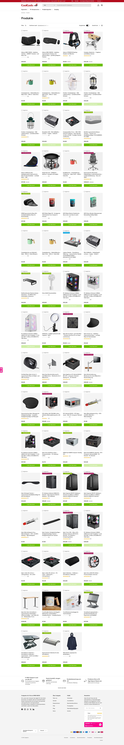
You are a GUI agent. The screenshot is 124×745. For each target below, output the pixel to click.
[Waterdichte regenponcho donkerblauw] (72, 641)
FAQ (72, 1)
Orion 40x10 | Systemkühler (49, 293)
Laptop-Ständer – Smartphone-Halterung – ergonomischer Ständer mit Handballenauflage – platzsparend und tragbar (72, 255)
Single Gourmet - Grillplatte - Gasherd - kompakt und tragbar (50, 173)
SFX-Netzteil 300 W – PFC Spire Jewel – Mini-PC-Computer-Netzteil (72, 414)
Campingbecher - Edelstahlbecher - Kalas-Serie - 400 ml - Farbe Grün (30, 93)
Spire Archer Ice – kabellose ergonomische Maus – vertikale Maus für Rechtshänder (92, 335)
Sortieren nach (33, 25)
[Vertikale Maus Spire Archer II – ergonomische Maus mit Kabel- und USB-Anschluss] (30, 363)
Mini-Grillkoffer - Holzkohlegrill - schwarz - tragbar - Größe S (92, 253)
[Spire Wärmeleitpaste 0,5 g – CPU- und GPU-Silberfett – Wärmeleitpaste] (93, 402)
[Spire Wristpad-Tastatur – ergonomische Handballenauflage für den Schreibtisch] (30, 482)
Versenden (69, 698)
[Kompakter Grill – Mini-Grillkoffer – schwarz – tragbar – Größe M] (51, 121)
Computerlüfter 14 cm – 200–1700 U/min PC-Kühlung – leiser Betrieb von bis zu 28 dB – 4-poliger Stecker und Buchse (72, 134)
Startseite (23, 12)
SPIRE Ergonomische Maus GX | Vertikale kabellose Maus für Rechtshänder (29, 215)
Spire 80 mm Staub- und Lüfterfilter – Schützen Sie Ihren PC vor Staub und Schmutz (72, 335)
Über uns (55, 698)
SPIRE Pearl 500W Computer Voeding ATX (72, 453)
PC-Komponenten (34, 9)
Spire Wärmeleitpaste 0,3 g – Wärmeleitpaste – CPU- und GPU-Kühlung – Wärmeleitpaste (30, 534)
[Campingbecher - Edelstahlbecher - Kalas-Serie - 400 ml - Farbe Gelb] (51, 241)
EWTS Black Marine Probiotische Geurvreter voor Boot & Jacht (71, 214)
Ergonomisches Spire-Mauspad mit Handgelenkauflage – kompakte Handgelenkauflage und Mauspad (30, 415)
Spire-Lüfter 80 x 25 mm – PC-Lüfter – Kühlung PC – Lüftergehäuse (50, 574)
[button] (101, 5)
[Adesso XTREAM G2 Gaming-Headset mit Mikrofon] (72, 41)
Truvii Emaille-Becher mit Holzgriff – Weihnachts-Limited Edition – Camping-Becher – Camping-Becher (51, 613)
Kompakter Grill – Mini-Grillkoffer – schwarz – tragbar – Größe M (51, 132)
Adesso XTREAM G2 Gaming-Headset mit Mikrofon (70, 53)
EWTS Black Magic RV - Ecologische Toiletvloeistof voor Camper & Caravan (51, 215)
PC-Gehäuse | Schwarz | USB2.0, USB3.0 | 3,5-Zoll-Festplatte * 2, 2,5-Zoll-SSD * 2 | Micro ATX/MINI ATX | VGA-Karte (72, 295)
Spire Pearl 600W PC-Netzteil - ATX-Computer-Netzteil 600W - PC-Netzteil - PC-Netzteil (93, 454)
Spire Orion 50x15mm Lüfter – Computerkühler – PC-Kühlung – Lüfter (50, 454)
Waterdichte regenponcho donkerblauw (70, 653)
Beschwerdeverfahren (72, 703)
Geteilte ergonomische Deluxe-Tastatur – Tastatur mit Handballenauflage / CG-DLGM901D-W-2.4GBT (93, 134)
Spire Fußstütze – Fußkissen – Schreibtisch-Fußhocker (71, 573)
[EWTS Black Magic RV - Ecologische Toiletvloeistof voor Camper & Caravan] (51, 202)
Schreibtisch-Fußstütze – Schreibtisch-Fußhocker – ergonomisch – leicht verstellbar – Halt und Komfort (30, 655)
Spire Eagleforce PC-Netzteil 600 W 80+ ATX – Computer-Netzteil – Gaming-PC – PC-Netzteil (72, 376)
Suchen (69, 711)
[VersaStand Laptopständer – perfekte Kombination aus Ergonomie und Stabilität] (93, 601)
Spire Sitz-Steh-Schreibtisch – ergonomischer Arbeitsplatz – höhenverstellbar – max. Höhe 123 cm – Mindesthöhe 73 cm (29, 614)
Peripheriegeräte (46, 9)
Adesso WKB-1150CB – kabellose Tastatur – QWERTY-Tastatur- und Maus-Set (30, 54)
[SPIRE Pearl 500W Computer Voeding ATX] (72, 441)
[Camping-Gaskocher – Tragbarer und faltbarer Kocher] (93, 41)
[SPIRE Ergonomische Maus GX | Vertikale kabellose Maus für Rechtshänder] (30, 202)
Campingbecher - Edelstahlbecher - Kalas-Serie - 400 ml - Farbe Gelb (51, 253)
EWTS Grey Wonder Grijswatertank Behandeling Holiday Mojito (93, 214)
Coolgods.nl (26, 737)
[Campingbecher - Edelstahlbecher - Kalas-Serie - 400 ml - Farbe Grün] (30, 81)
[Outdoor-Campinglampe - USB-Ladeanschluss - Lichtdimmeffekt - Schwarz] (72, 81)
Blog (54, 708)
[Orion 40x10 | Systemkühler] (51, 282)
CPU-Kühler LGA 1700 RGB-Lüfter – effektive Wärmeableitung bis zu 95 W (51, 415)
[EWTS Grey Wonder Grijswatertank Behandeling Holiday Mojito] (93, 202)
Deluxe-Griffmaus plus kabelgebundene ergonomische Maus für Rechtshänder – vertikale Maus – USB (30, 175)
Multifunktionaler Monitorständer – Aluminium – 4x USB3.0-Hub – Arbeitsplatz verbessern (30, 294)
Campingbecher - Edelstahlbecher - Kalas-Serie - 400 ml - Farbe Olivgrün (51, 94)
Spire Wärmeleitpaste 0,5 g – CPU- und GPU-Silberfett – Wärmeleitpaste (93, 415)
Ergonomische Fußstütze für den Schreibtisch (50, 653)
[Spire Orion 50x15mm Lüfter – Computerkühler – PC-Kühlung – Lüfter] (51, 441)
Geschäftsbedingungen (72, 708)
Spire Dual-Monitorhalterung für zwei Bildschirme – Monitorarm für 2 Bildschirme (51, 376)
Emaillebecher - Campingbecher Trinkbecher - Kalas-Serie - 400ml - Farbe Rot (72, 174)
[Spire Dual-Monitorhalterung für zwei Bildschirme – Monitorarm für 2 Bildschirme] (51, 363)
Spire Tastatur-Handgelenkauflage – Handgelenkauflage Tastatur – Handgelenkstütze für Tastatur (51, 534)
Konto (54, 711)
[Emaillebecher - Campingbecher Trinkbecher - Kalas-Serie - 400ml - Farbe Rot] (72, 161)
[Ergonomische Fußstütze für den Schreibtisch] (51, 641)
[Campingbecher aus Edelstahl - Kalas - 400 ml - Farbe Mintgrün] (30, 241)
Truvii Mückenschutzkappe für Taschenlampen (70, 612)
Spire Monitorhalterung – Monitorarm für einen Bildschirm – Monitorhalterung (92, 376)
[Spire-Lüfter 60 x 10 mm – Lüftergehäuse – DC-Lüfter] (30, 561)
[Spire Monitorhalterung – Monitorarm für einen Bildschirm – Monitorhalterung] (93, 363)
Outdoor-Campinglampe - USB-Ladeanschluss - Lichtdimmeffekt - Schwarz (72, 94)
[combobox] (66, 5)
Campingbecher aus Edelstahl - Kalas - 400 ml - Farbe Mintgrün (29, 253)
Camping (56, 9)
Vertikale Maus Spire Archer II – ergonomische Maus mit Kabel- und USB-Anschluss (30, 376)
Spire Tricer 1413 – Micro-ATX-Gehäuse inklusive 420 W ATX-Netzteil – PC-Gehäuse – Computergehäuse (71, 535)
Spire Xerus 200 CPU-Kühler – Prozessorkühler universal (91, 573)
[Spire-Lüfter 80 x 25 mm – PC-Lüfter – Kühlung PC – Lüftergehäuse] (51, 561)
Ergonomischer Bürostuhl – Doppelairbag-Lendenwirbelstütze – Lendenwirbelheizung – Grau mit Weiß (93, 175)
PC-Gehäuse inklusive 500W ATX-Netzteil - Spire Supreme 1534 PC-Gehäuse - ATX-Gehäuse (51, 495)
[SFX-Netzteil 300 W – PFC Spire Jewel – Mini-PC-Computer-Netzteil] (72, 402)
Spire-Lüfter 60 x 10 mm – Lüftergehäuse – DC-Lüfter (28, 573)
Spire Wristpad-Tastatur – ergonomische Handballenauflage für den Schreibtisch (30, 495)
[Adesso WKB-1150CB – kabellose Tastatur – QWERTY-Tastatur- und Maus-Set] (30, 41)
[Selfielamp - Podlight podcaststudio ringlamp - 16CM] (51, 322)
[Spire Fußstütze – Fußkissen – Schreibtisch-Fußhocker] (72, 561)
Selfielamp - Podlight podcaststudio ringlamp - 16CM (51, 334)
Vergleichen (82, 25)
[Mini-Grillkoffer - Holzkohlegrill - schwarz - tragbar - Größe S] (93, 241)
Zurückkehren (70, 700)
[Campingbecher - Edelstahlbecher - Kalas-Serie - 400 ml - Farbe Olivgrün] (51, 81)
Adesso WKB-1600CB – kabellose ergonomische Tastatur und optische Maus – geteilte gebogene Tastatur (51, 55)
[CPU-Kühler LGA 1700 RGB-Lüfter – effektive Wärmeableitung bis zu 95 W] (51, 402)
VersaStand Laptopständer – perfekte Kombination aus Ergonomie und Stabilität (91, 613)
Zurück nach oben (62, 687)
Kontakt (76, 1)
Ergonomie (24, 9)
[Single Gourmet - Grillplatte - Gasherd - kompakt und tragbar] (51, 161)
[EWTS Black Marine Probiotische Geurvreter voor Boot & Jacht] (72, 202)
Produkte (28, 12)
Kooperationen (56, 703)
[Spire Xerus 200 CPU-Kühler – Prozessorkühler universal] (93, 561)
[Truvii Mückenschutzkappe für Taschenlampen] (72, 601)
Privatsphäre (70, 706)
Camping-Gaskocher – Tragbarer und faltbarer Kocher (92, 53)
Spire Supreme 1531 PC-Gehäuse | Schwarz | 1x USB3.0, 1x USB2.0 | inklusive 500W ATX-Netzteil (71, 495)
